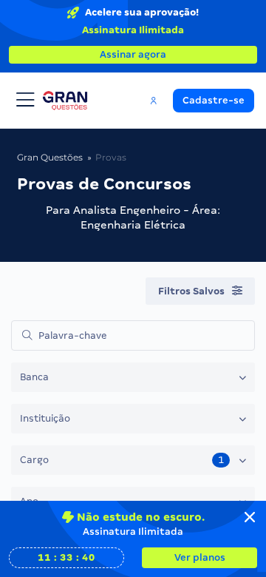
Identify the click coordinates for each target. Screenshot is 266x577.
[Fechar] (249, 517)
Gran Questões (50, 157)
